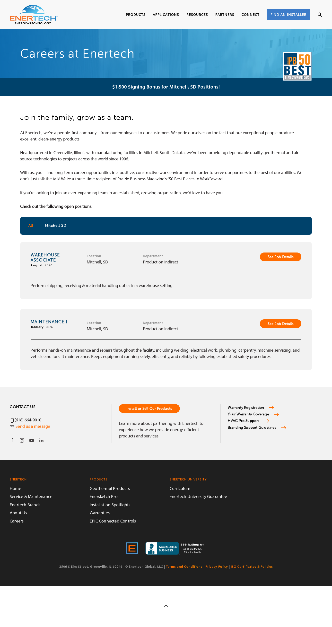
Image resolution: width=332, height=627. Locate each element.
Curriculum (180, 488)
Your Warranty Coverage (248, 414)
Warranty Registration (246, 407)
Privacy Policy (216, 566)
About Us (18, 512)
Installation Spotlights (110, 504)
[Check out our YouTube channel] (31, 440)
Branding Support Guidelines (252, 427)
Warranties (100, 512)
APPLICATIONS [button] (166, 14)
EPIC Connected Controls (113, 521)
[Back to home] (34, 14)
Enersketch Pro (104, 496)
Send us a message (33, 426)
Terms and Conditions (184, 566)
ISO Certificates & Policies (252, 566)
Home (15, 488)
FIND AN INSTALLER (288, 14)
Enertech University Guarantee (198, 496)
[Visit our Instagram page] (21, 440)
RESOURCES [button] (197, 14)
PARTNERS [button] (224, 14)
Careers (17, 521)
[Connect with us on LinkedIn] (41, 440)
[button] (319, 14)
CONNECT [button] (251, 14)
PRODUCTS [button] (136, 14)
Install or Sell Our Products (149, 408)
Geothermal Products (110, 488)
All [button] (30, 225)
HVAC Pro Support (243, 420)
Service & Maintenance (31, 496)
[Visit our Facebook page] (12, 440)
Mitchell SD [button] (55, 225)
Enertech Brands (25, 504)
